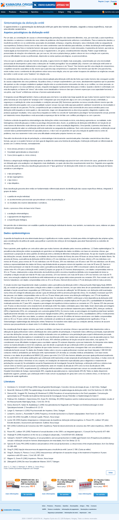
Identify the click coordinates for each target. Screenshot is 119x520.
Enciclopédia (48, 12)
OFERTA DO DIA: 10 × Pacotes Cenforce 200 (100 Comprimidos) (30, 482)
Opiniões (34, 12)
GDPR (44, 509)
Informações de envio (71, 512)
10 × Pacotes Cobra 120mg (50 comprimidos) (101, 482)
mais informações (12, 494)
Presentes (24, 12)
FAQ (69, 12)
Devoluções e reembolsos (88, 509)
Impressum (83, 512)
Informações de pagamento (70, 509)
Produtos (12, 12)
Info (89, 512)
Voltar (111, 473)
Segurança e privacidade (55, 512)
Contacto (78, 12)
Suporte (114, 1)
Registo (101, 1)
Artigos (61, 12)
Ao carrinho (28, 494)
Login (107, 1)
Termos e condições (54, 509)
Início (3, 12)
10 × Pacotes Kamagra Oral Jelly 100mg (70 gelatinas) (66, 482)
